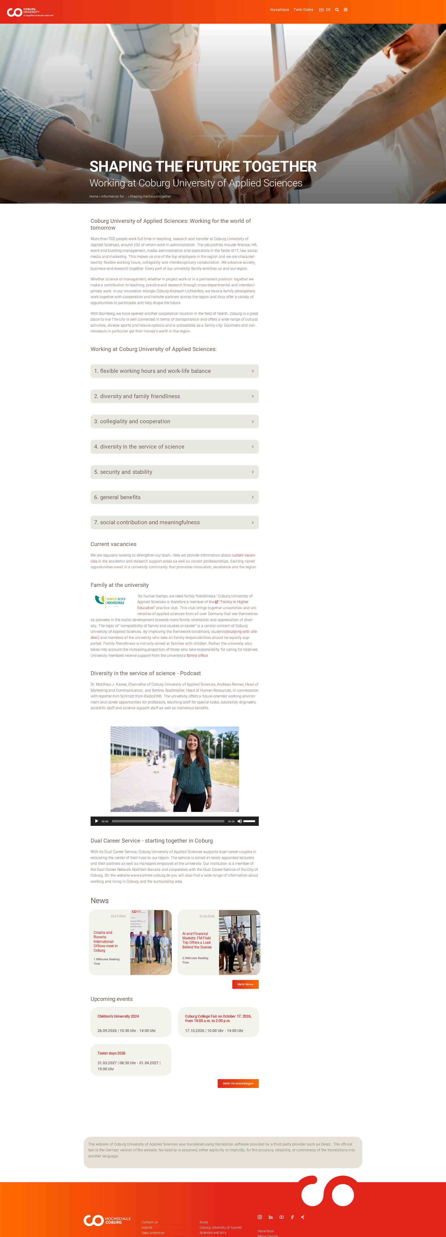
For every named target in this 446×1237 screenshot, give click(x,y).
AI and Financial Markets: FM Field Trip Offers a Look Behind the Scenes (197, 940)
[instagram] (260, 1217)
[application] (175, 821)
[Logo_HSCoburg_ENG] (30, 10)
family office (197, 655)
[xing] (302, 1217)
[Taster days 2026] (131, 1059)
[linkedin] (271, 1217)
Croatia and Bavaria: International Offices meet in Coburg (106, 941)
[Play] (96, 821)
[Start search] (337, 9)
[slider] (249, 821)
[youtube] (281, 1217)
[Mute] (239, 821)
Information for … (114, 196)
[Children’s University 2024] (131, 1022)
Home (93, 196)
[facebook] (292, 1217)
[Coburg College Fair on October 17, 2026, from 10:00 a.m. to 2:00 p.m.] (218, 1022)
